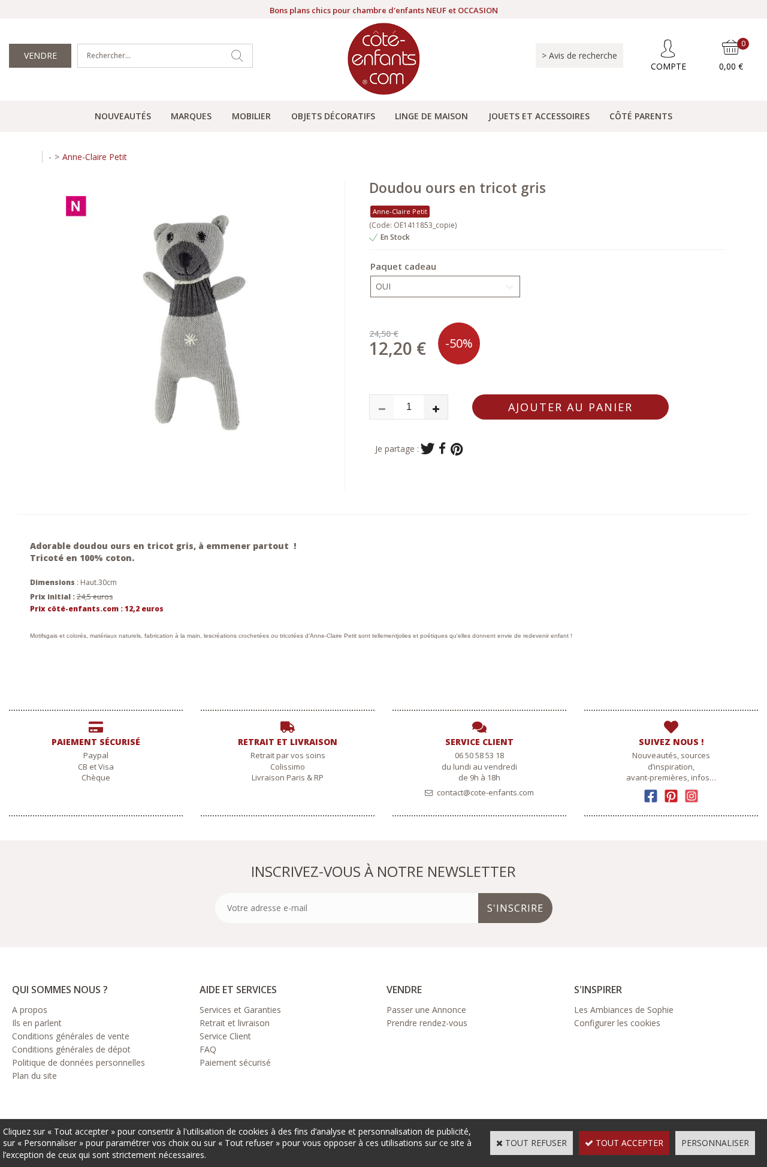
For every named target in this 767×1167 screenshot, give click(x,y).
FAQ (208, 1049)
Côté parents (640, 116)
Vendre (40, 55)
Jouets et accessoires (539, 116)
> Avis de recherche (579, 55)
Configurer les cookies (617, 1023)
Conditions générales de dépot (71, 1049)
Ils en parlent (37, 1023)
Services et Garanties (240, 1009)
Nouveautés (123, 116)
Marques (191, 116)
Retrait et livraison (235, 1023)
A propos (29, 1009)
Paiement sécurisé (235, 1062)
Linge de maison (431, 116)
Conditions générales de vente (70, 1036)
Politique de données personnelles (78, 1062)
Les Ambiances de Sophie (624, 1009)
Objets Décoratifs (333, 116)
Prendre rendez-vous (426, 1023)
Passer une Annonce (426, 1009)
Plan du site (34, 1075)
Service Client (225, 1036)
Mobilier (251, 116)
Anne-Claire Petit (94, 156)
